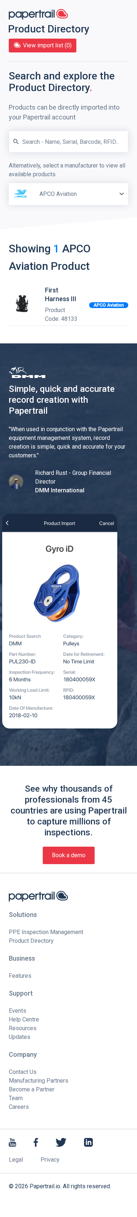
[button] (121, 194)
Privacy (50, 1159)
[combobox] (68, 183)
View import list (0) (47, 45)
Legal (16, 1159)
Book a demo (68, 855)
